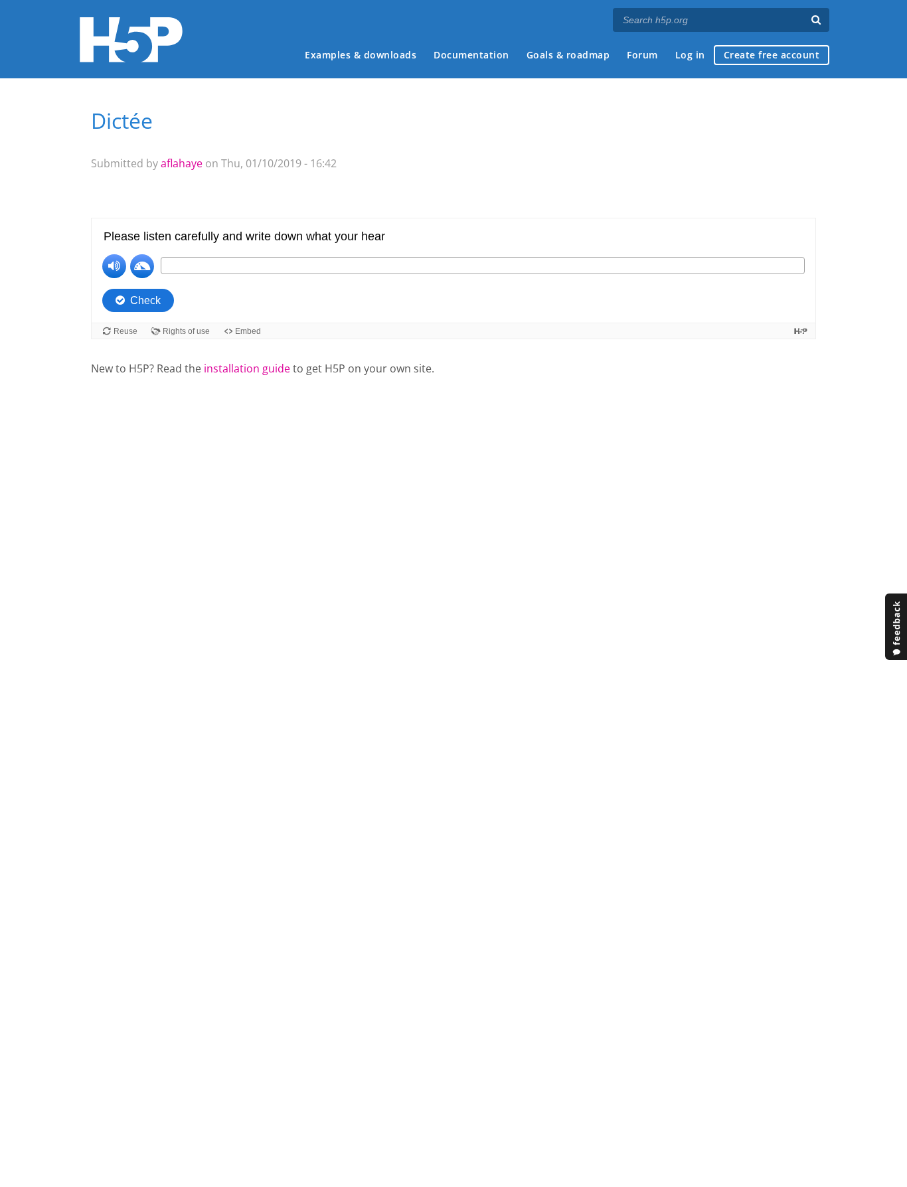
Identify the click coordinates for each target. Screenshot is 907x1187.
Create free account (772, 54)
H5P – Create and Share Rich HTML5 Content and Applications (131, 39)
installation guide (247, 368)
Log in (690, 54)
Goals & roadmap (568, 54)
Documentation (471, 54)
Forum (642, 54)
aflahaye (182, 163)
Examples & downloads (360, 54)
